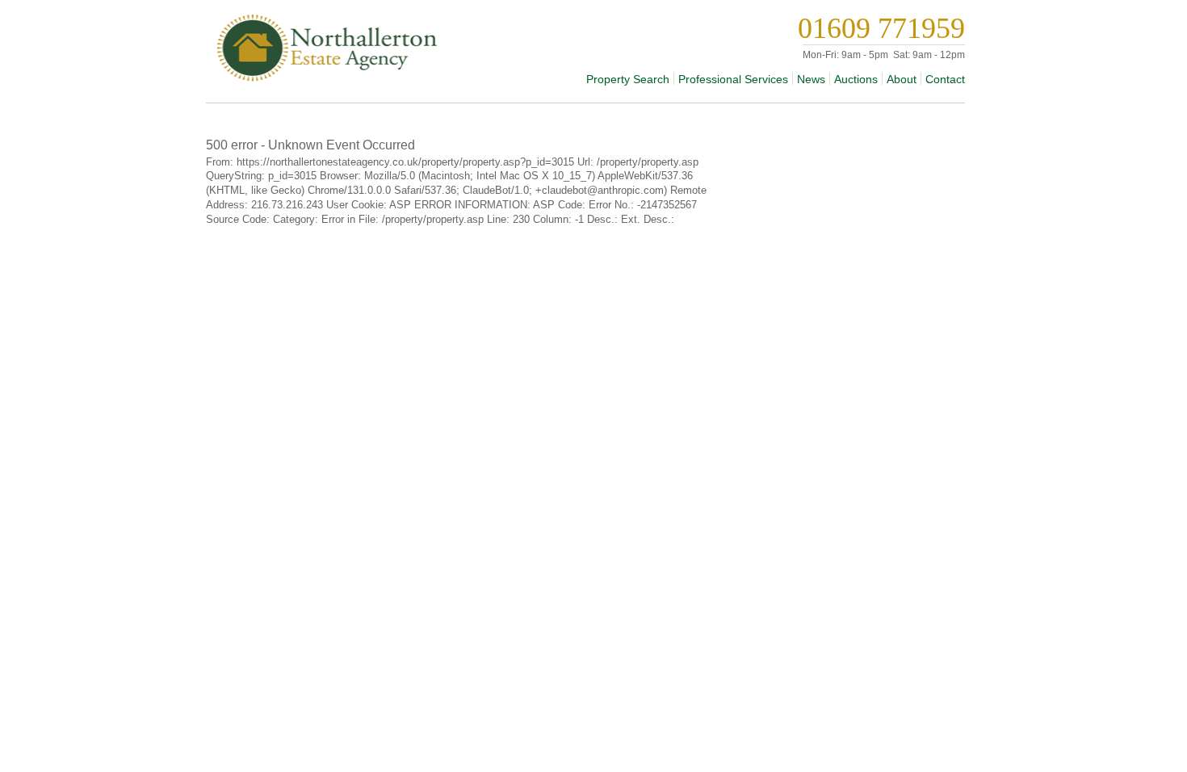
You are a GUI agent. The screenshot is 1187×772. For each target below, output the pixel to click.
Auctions (856, 79)
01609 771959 (881, 28)
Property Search (627, 79)
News (811, 79)
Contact (945, 79)
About (901, 79)
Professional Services (733, 79)
